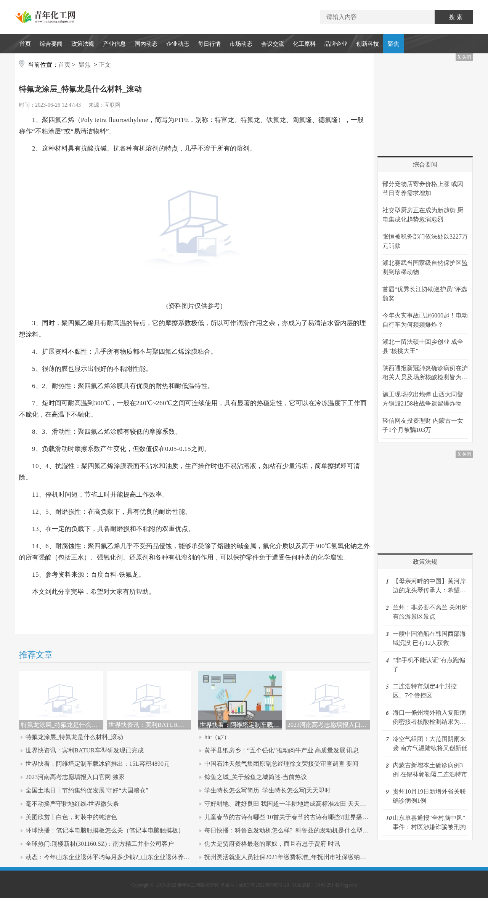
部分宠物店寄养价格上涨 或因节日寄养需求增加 (422, 188)
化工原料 (304, 44)
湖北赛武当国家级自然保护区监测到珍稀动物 (425, 267)
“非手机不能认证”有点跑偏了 (429, 664)
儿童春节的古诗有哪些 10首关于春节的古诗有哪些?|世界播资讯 (289, 817)
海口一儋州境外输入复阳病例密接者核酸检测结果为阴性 (429, 717)
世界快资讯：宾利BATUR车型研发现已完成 (85, 750)
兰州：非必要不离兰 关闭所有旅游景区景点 (430, 612)
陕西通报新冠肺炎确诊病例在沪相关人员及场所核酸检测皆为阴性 (425, 373)
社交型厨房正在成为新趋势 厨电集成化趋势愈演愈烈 (422, 215)
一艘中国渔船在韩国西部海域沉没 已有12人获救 (429, 638)
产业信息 (114, 44)
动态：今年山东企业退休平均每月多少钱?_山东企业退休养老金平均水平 (123, 857)
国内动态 (146, 44)
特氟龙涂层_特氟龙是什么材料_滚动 (74, 737)
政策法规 (82, 44)
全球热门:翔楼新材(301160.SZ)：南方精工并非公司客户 (100, 843)
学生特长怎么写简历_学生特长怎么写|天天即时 (267, 790)
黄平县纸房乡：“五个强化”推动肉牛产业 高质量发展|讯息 (281, 750)
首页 (25, 44)
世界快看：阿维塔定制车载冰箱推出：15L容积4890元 (98, 763)
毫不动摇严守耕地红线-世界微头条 (72, 803)
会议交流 (272, 44)
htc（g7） (217, 737)
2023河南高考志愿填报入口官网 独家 (75, 777)
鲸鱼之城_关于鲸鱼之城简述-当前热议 (255, 777)
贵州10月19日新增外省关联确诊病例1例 (429, 796)
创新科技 (367, 44)
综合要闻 (51, 44)
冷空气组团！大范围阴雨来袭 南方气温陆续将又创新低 (430, 743)
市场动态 (241, 44)
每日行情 (209, 44)
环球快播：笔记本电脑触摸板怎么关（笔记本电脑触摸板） (105, 830)
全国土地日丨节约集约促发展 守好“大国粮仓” (87, 790)
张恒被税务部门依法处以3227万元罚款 (425, 241)
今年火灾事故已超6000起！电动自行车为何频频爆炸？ (425, 320)
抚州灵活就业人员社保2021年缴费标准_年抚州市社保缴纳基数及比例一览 (303, 857)
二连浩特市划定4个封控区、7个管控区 (425, 691)
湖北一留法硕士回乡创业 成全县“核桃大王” (422, 346)
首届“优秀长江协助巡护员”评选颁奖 (424, 293)
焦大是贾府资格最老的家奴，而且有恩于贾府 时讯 (272, 843)
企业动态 (177, 44)
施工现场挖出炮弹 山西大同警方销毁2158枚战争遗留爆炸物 (422, 399)
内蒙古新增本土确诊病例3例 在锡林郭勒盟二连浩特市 (430, 770)
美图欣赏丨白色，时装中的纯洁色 (71, 817)
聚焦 (393, 44)
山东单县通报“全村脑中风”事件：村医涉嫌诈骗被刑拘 (429, 822)
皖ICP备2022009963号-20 (264, 885)
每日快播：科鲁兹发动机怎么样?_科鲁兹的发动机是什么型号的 (289, 830)
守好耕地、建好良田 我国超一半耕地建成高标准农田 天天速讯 (288, 803)
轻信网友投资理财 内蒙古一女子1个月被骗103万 (422, 425)
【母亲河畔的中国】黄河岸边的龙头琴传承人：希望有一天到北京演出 (429, 586)
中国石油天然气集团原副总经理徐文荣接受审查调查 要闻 (281, 763)
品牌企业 (335, 44)
